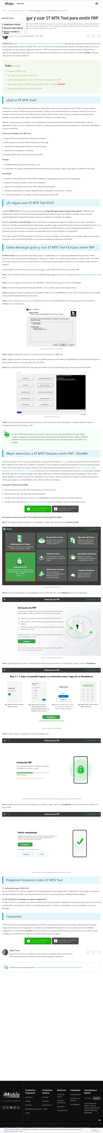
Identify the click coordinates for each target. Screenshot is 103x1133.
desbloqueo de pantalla (35, 502)
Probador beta (62, 1111)
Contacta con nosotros (75, 1099)
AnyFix (27, 1113)
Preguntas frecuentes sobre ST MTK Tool (25, 88)
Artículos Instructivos (61, 1102)
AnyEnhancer (47, 1105)
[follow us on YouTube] (11, 1107)
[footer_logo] (11, 1099)
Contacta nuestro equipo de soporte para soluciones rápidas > (59, 967)
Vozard (44, 1109)
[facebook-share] (93, 36)
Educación (61, 1107)
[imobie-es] (14, 3)
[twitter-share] (88, 36)
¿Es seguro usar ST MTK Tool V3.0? (22, 75)
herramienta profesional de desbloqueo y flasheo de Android (40, 43)
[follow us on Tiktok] (18, 1107)
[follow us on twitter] (7, 1107)
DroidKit (63, 462)
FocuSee (45, 1097)
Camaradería (75, 1104)
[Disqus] (51, 1004)
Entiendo (95, 1130)
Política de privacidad (56, 1127)
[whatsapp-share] (99, 36)
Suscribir (96, 1098)
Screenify (45, 1101)
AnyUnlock (29, 1097)
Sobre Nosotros (75, 1095)
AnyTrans (28, 1105)
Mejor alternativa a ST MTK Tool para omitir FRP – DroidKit (36, 84)
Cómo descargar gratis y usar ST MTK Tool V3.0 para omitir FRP (35, 80)
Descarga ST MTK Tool (90, 275)
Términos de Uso (76, 1127)
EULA (67, 1127)
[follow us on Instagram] (14, 1107)
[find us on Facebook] (4, 1107)
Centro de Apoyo (60, 1096)
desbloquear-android (17, 10)
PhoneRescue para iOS (33, 1109)
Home (4, 10)
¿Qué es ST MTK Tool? (17, 71)
